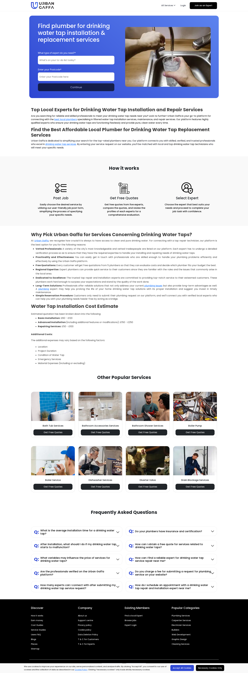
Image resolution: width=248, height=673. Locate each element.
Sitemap (35, 648)
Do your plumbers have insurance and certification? (165, 531)
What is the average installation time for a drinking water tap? (74, 532)
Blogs (33, 639)
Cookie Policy (81, 669)
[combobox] (76, 60)
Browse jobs (130, 620)
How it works (37, 615)
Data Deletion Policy (88, 634)
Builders (175, 629)
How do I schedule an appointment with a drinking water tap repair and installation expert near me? (168, 586)
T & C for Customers (88, 639)
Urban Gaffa (41, 240)
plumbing (43, 289)
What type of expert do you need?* (57, 52)
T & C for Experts (86, 644)
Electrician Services (181, 625)
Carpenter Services (181, 620)
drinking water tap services (60, 144)
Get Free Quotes (53, 432)
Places (34, 644)
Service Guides (38, 629)
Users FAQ (36, 634)
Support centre (85, 620)
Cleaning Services (180, 644)
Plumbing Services (181, 615)
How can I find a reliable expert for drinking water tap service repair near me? (166, 559)
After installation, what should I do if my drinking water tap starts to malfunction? (75, 545)
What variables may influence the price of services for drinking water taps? (72, 559)
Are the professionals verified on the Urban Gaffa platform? (69, 573)
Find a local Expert (134, 615)
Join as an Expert (203, 5)
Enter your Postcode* (49, 69)
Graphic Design (179, 639)
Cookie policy (84, 629)
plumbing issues (153, 285)
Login (183, 5)
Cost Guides (37, 625)
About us (82, 615)
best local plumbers (65, 119)
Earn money (37, 620)
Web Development (181, 634)
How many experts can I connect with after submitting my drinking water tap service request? (75, 586)
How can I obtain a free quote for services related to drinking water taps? (166, 545)
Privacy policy (85, 625)
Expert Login (131, 625)
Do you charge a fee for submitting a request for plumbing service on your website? (170, 573)
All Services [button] (167, 5)
